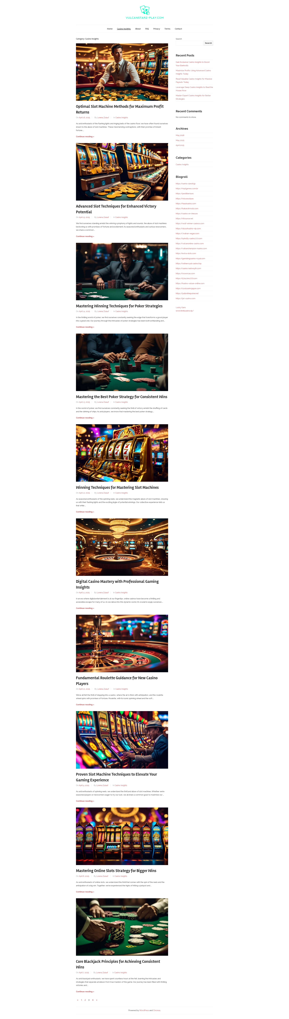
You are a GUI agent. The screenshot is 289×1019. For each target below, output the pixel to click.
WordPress (144, 1010)
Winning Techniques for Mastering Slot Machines (117, 487)
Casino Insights (124, 28)
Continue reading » (85, 136)
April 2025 (180, 145)
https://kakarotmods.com (187, 208)
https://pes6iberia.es (185, 193)
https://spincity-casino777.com (189, 238)
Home (110, 28)
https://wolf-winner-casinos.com (190, 223)
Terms (167, 28)
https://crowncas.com (185, 273)
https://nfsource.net (184, 218)
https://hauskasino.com (186, 203)
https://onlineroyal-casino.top (189, 263)
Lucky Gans (181, 307)
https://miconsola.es (185, 198)
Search (179, 39)
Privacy (156, 28)
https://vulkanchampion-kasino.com (191, 248)
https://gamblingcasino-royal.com (190, 258)
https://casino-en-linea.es (187, 213)
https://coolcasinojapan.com (188, 288)
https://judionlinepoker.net (187, 293)
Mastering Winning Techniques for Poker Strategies (119, 306)
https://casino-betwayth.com (188, 268)
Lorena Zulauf (103, 117)
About (138, 28)
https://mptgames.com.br (187, 188)
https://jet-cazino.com (185, 298)
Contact (178, 28)
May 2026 (180, 135)
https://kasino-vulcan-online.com (190, 283)
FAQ (147, 28)
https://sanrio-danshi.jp (186, 183)
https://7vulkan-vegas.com (187, 233)
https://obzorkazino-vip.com (188, 228)
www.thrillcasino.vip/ (185, 311)
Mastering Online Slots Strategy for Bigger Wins (116, 870)
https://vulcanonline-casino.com (190, 243)
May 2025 (180, 140)
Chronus (156, 1010)
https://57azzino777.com (186, 278)
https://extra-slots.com (186, 253)
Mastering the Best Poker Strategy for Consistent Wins (121, 396)
